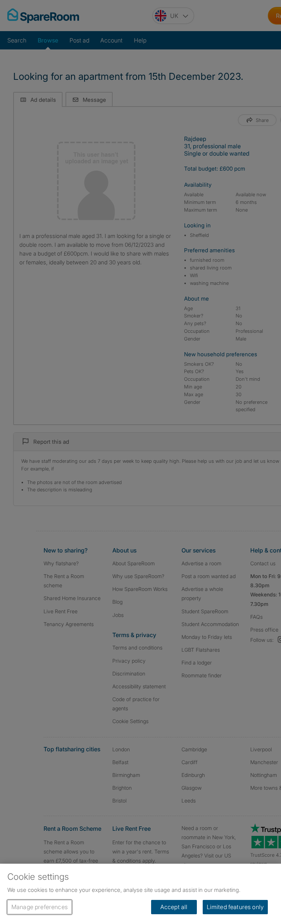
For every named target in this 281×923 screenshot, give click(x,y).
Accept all (174, 907)
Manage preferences (39, 907)
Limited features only (235, 907)
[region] (140, 893)
